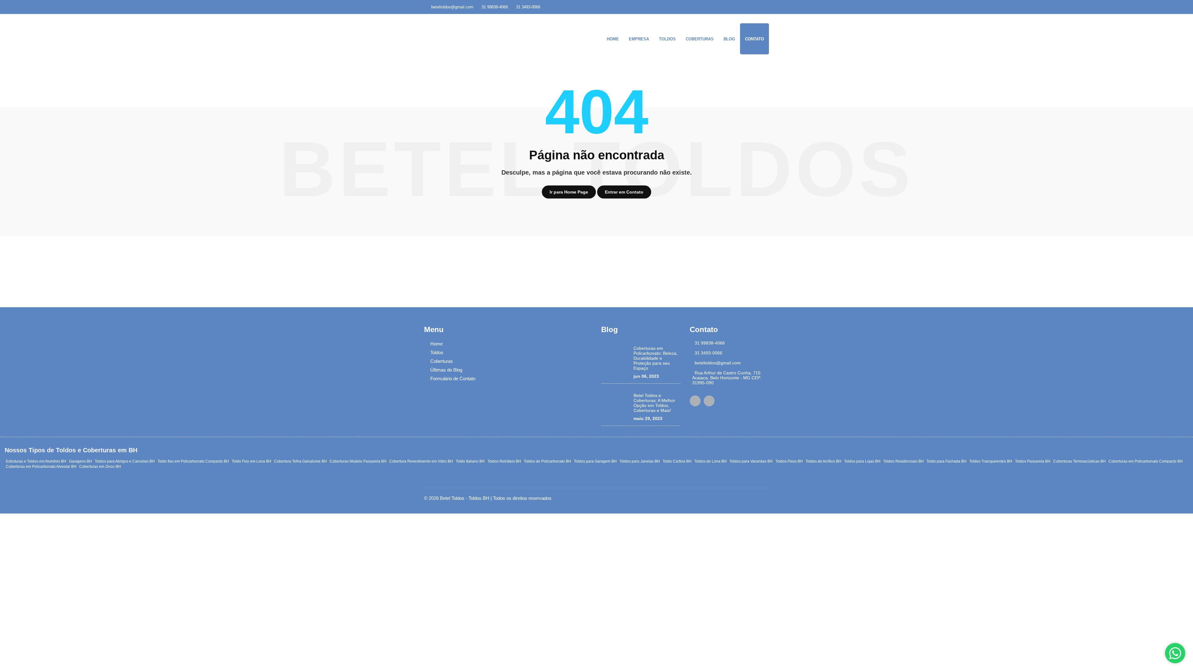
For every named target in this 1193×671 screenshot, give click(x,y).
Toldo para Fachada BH (946, 461)
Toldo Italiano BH (470, 461)
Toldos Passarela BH (1032, 461)
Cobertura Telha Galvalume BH (300, 461)
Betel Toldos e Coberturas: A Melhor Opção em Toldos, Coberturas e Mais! (654, 403)
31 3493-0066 (528, 7)
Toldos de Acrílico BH (823, 461)
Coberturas (700, 39)
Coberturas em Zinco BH (100, 466)
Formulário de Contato (452, 378)
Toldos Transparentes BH (990, 461)
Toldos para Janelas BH (639, 461)
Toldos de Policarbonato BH (547, 461)
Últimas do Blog (446, 369)
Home (613, 39)
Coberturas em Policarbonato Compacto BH (1145, 461)
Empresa (639, 39)
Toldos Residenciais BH (903, 461)
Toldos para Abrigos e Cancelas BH (125, 461)
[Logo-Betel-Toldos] (461, 36)
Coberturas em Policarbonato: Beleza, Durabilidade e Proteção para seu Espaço (655, 358)
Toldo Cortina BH (677, 461)
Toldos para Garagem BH (595, 461)
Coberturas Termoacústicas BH (1079, 461)
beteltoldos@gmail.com (452, 7)
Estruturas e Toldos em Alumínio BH (36, 461)
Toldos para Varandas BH (751, 461)
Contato (754, 39)
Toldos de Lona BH (710, 461)
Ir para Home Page (569, 191)
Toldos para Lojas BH (862, 461)
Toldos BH (479, 498)
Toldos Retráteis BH (504, 461)
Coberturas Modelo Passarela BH (358, 461)
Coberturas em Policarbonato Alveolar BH (41, 466)
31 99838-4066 (495, 7)
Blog (729, 39)
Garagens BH (80, 461)
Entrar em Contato (624, 191)
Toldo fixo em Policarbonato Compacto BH (193, 461)
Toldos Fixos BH (789, 461)
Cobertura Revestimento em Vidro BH (421, 461)
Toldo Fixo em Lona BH (251, 461)
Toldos (667, 39)
